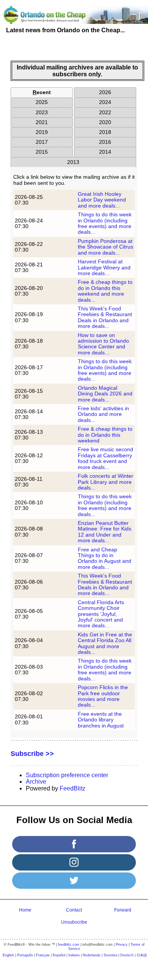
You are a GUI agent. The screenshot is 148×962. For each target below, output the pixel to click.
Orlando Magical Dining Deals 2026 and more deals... (105, 394)
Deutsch (127, 955)
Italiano (74, 955)
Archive (36, 781)
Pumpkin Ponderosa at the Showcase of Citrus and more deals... (105, 247)
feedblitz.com (68, 944)
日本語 (142, 955)
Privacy (122, 944)
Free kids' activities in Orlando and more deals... (103, 414)
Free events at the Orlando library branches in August (101, 720)
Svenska (110, 955)
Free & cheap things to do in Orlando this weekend (105, 435)
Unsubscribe (74, 922)
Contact (74, 910)
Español (59, 955)
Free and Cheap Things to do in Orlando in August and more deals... (104, 558)
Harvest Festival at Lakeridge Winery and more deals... (104, 267)
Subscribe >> (32, 753)
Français (43, 955)
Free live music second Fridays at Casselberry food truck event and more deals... (105, 458)
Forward (122, 910)
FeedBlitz (72, 788)
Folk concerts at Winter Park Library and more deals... (105, 482)
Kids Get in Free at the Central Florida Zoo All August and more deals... (105, 643)
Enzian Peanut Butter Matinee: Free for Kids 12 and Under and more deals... (104, 531)
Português (25, 955)
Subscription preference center (67, 775)
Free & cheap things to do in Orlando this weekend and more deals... (105, 290)
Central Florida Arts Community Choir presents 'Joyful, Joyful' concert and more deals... (101, 614)
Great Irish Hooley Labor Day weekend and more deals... (102, 200)
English (8, 955)
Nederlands (92, 955)
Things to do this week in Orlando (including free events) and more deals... (105, 223)
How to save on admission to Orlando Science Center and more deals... (103, 344)
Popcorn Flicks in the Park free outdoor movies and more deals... (103, 696)
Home (25, 910)
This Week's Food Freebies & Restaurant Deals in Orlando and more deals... (105, 317)
